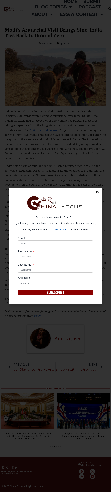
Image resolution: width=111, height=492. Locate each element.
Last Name (25, 264)
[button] (98, 192)
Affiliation (24, 277)
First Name (25, 251)
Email (21, 238)
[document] (55, 246)
